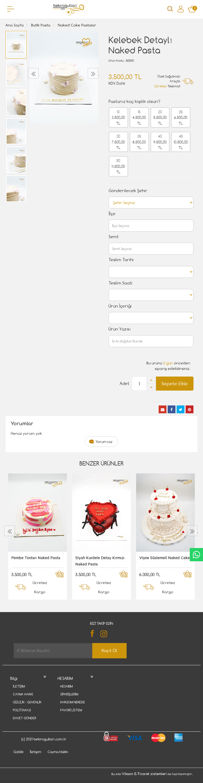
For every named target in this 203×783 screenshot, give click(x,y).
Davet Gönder (24, 718)
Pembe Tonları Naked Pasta (35, 557)
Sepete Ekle (175, 383)
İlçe (112, 213)
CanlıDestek (196, 554)
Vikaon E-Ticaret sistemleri (144, 774)
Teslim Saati (120, 283)
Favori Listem (71, 710)
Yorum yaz (104, 442)
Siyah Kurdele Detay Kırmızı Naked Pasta (99, 561)
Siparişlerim (69, 694)
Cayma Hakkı (23, 694)
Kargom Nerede (72, 702)
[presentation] (34, 73)
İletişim (19, 686)
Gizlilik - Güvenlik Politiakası (27, 706)
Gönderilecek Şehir (128, 190)
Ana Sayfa (15, 25)
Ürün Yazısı (120, 329)
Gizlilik (18, 752)
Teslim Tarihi (121, 259)
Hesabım (66, 686)
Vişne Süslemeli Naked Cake (164, 557)
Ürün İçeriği (120, 306)
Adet (124, 383)
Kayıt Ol (109, 650)
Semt (114, 236)
